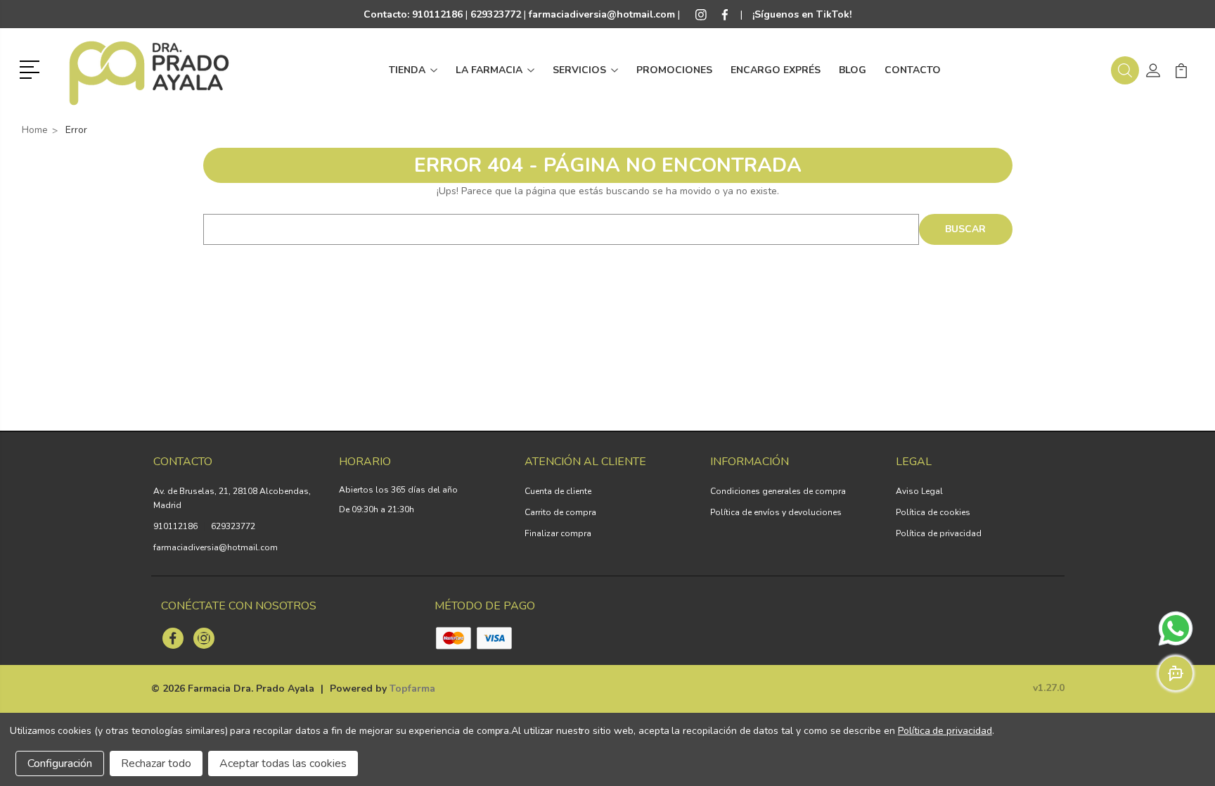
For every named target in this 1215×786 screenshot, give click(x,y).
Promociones (674, 70)
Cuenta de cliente (558, 491)
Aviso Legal (919, 491)
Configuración (59, 763)
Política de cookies (933, 512)
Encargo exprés (776, 70)
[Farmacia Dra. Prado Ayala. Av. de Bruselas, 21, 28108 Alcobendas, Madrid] (149, 70)
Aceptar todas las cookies (283, 763)
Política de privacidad (939, 533)
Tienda (407, 70)
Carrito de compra (560, 512)
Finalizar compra (558, 533)
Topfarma (412, 688)
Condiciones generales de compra (778, 491)
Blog (852, 70)
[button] (32, 68)
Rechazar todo (156, 763)
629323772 (233, 526)
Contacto (913, 70)
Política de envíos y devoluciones (776, 512)
